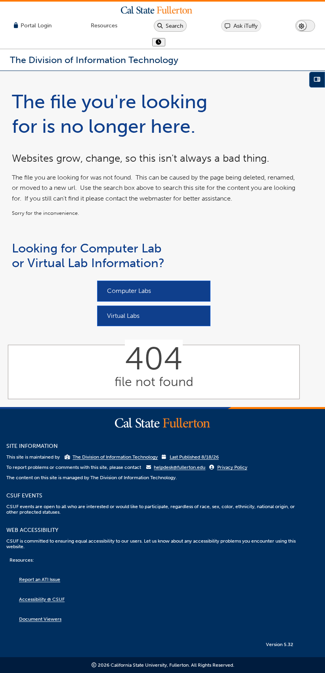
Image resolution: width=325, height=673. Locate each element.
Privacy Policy (232, 467)
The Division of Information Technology (115, 457)
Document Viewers (40, 619)
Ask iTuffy (245, 26)
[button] (162, 10)
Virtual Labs (123, 315)
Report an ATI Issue (39, 579)
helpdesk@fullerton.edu (179, 467)
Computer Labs (129, 290)
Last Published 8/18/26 (194, 457)
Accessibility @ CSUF (42, 599)
